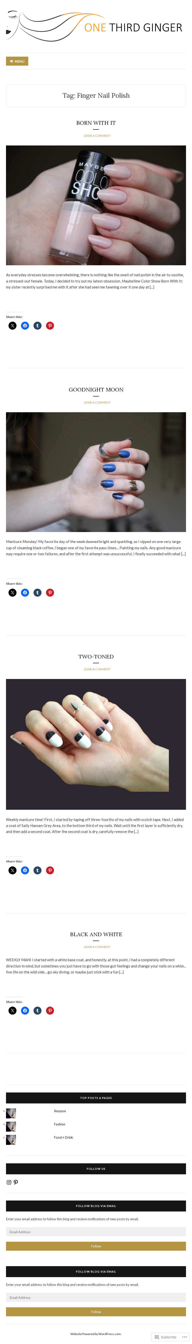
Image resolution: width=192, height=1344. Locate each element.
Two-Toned (96, 656)
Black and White (96, 934)
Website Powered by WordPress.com (95, 1334)
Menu (19, 61)
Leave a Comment (97, 135)
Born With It (96, 122)
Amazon (60, 1111)
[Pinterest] (16, 1182)
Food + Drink (63, 1137)
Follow (96, 1246)
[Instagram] (9, 1182)
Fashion (59, 1124)
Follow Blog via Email (96, 1206)
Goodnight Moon (96, 389)
